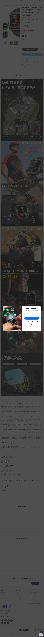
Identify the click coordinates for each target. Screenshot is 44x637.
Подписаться (31, 318)
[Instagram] (28, 321)
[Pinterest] (30, 321)
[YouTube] (37, 321)
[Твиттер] (32, 324)
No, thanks (32, 326)
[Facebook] (26, 321)
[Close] (41, 306)
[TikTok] (33, 321)
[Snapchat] (35, 321)
